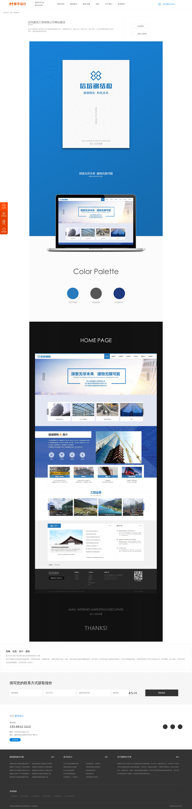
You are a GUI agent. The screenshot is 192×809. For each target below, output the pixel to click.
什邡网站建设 (36, 796)
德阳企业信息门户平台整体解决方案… (21, 773)
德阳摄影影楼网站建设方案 (40, 777)
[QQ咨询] (165, 726)
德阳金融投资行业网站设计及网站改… (43, 763)
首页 (11, 12)
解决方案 (86, 4)
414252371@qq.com (21, 732)
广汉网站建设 (14, 796)
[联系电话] (180, 726)
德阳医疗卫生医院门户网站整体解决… (21, 767)
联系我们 (121, 4)
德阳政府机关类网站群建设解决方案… (21, 763)
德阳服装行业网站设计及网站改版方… (43, 770)
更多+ (53, 757)
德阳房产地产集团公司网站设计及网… (21, 770)
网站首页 (60, 4)
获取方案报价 (142, 34)
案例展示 (73, 4)
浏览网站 (141, 26)
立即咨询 (15, 740)
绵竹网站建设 (25, 796)
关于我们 (108, 4)
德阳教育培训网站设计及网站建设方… (43, 767)
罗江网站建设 (58, 796)
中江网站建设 (47, 796)
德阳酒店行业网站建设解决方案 (19, 777)
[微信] (172, 726)
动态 (97, 4)
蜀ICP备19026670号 (176, 806)
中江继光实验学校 (70, 796)
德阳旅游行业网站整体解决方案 (41, 773)
